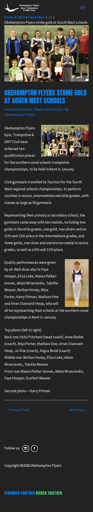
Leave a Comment (18, 109)
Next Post (78, 410)
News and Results (48, 109)
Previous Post (17, 410)
